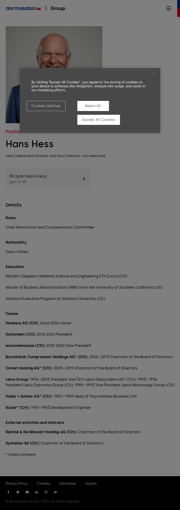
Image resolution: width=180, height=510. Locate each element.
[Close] (154, 74)
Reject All (93, 106)
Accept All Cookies (98, 120)
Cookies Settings (46, 106)
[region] (90, 100)
